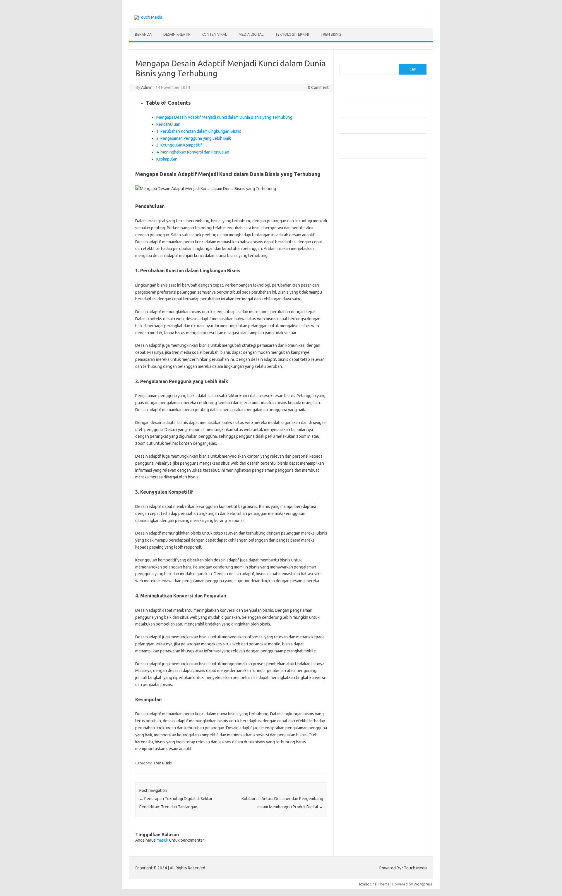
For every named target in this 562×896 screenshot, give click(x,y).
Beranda (143, 34)
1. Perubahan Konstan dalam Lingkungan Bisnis (198, 131)
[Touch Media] (148, 17)
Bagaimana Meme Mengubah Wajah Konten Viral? (381, 138)
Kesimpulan (166, 159)
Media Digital (251, 34)
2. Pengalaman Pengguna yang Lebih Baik (193, 138)
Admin (147, 87)
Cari (343, 60)
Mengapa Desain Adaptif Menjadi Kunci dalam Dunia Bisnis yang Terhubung (224, 117)
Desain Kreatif (176, 34)
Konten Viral (214, 34)
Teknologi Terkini (292, 34)
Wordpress (423, 884)
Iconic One (368, 884)
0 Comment (318, 87)
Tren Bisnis (331, 34)
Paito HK (347, 186)
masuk (162, 840)
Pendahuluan (168, 124)
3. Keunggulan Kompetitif (179, 145)
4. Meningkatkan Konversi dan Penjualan (192, 152)
